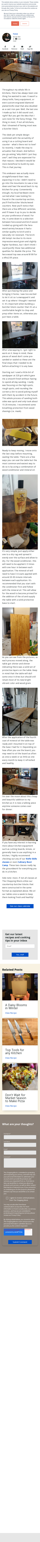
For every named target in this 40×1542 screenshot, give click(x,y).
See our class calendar (20, 906)
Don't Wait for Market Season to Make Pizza (15, 1098)
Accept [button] (15, 23)
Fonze (15, 34)
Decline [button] (24, 23)
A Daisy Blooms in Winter (16, 1006)
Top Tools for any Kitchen (14, 1051)
